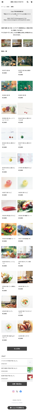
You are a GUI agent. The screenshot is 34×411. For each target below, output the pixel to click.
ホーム (3, 6)
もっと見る (17, 349)
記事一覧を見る (17, 384)
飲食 (8, 6)
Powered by (15, 402)
